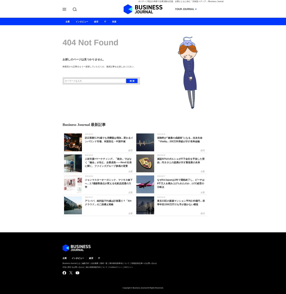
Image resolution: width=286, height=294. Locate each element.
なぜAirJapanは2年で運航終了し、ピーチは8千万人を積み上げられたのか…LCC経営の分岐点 (181, 183)
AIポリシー (128, 267)
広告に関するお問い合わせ (73, 267)
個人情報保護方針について (96, 267)
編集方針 (85, 263)
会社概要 (94, 263)
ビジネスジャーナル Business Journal (143, 9)
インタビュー (78, 258)
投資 (114, 21)
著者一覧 (103, 263)
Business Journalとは (71, 263)
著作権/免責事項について (119, 263)
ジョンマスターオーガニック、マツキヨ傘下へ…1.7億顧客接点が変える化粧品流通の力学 (109, 183)
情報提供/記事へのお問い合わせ (144, 263)
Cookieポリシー (115, 267)
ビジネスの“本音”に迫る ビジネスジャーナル (77, 248)
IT (99, 258)
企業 (65, 258)
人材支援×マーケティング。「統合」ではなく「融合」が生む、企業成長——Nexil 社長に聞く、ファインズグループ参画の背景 (108, 162)
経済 (91, 258)
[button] (64, 9)
